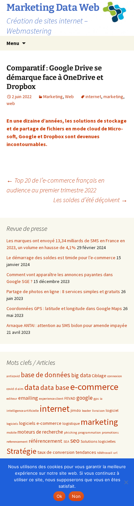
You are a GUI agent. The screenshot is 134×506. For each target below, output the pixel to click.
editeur (12, 398)
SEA (66, 441)
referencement (17, 441)
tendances (85, 452)
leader (86, 411)
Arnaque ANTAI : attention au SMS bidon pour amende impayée (67, 325)
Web (69, 96)
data (31, 387)
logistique (71, 423)
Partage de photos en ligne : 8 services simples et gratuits (63, 291)
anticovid (13, 376)
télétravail (104, 453)
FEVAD (69, 398)
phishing (70, 432)
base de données (45, 374)
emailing (28, 397)
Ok (59, 496)
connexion (114, 376)
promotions (110, 432)
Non (76, 496)
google (84, 397)
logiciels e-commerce (40, 423)
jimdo (76, 410)
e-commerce (94, 387)
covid (10, 389)
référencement (45, 441)
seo (75, 440)
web (11, 103)
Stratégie (21, 451)
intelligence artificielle (23, 411)
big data (81, 375)
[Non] (126, 482)
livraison (98, 411)
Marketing (53, 96)
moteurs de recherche (40, 432)
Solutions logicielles (98, 441)
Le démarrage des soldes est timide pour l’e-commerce (61, 257)
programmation (89, 432)
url (115, 453)
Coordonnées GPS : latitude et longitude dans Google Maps (64, 308)
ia (101, 398)
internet (93, 96)
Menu (13, 43)
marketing (113, 96)
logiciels (12, 424)
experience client (51, 398)
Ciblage (99, 376)
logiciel (112, 410)
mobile (12, 432)
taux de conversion (55, 452)
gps (96, 398)
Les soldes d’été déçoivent (90, 200)
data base (54, 387)
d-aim (19, 389)
